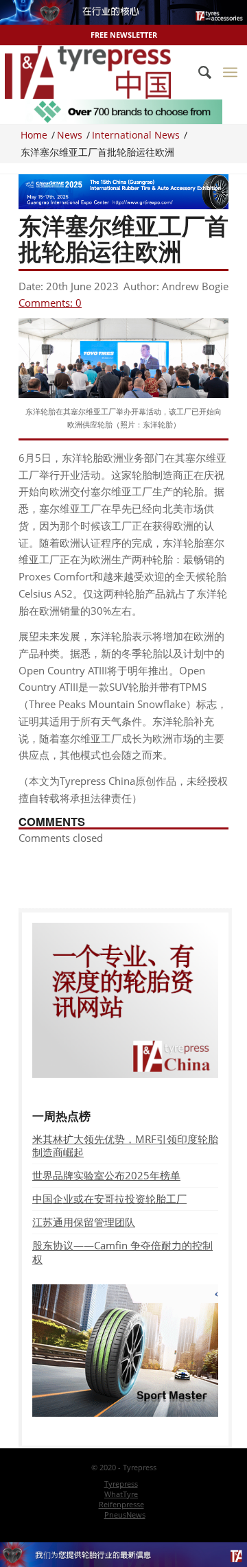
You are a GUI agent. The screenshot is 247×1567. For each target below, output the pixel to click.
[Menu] (230, 72)
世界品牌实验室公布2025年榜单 (106, 1175)
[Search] (198, 72)
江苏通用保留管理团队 (83, 1222)
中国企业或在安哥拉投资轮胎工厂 (109, 1198)
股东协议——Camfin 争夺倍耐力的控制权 (122, 1251)
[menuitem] (198, 72)
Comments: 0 (50, 302)
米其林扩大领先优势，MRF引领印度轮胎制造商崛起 (125, 1145)
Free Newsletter (124, 35)
